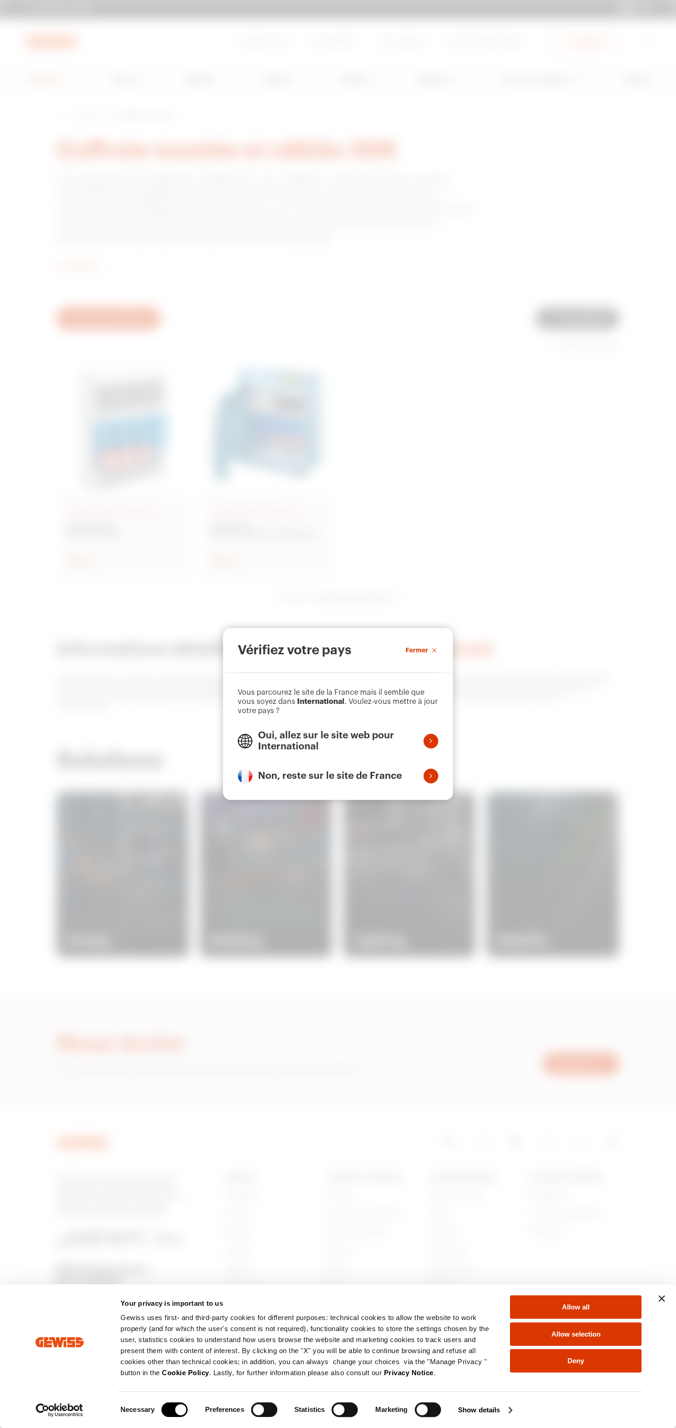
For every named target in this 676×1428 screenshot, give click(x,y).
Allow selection (576, 1334)
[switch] (264, 1409)
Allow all (576, 1307)
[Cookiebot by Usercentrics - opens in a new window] (59, 1410)
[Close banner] (662, 1298)
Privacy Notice (409, 1373)
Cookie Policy (185, 1373)
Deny (575, 1361)
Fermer (417, 650)
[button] (338, 741)
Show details (479, 1410)
